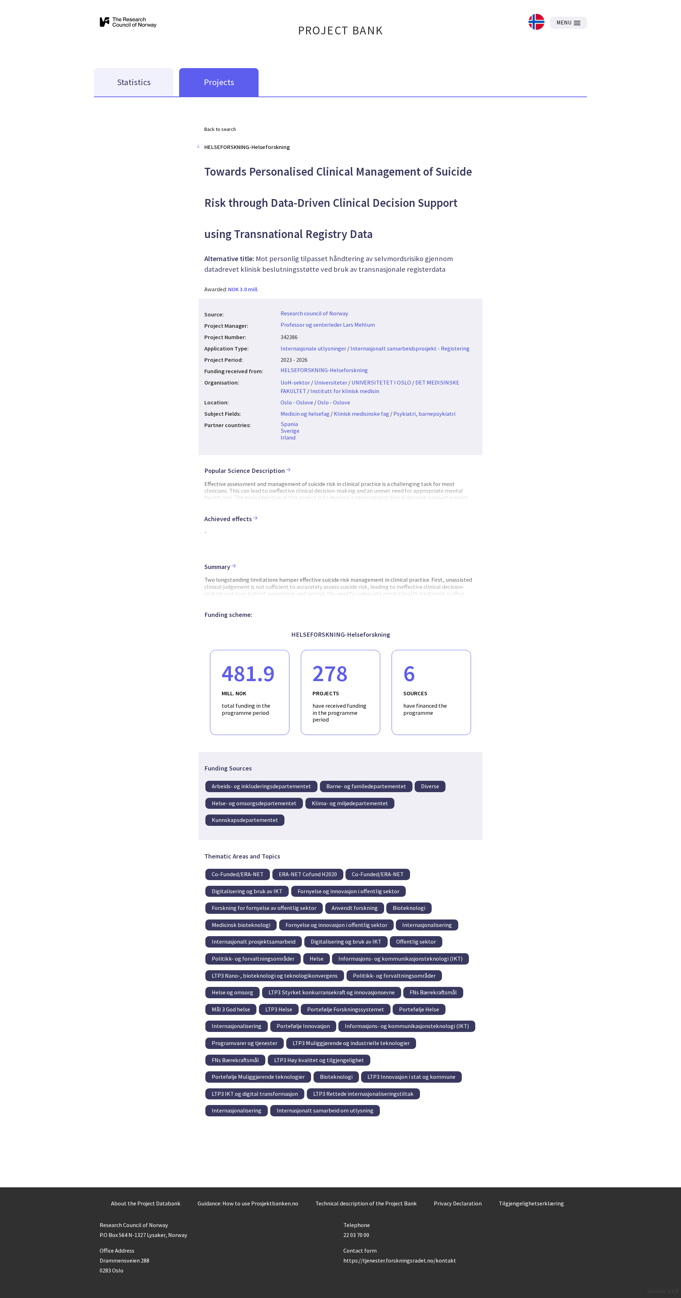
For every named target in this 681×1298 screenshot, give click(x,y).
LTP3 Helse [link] (278, 1009)
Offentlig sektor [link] (416, 941)
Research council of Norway (314, 313)
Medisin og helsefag (305, 413)
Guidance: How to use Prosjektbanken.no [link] (248, 1203)
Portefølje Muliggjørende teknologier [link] (258, 1076)
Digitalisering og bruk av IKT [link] (247, 891)
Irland (288, 437)
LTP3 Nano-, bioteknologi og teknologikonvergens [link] (275, 975)
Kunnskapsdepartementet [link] (245, 819)
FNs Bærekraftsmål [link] (433, 992)
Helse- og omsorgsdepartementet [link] (254, 803)
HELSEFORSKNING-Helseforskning (324, 370)
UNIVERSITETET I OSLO (381, 382)
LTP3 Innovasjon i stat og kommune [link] (411, 1076)
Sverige (290, 430)
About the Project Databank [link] (146, 1203)
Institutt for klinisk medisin (344, 390)
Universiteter (330, 382)
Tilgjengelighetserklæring (531, 1203)
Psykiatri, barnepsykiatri (424, 413)
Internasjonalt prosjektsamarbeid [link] (253, 941)
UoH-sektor (295, 382)
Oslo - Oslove (297, 402)
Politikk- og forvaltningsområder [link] (253, 958)
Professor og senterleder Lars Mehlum (328, 324)
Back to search (220, 129)
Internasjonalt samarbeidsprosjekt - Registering (410, 348)
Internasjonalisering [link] (427, 924)
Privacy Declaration (458, 1203)
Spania (289, 423)
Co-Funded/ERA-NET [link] (238, 874)
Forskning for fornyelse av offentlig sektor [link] (264, 907)
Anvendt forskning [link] (355, 907)
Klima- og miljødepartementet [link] (350, 803)
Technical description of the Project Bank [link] (366, 1203)
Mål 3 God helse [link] (231, 1009)
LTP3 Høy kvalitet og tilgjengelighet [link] (319, 1060)
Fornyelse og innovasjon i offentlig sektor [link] (348, 891)
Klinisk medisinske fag (361, 413)
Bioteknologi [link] (409, 907)
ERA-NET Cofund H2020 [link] (308, 874)
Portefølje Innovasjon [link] (303, 1025)
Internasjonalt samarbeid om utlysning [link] (325, 1110)
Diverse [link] (430, 786)
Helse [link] (316, 958)
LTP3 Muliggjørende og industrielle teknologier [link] (351, 1042)
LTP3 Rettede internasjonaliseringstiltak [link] (363, 1093)
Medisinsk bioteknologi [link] (241, 924)
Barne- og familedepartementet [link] (366, 786)
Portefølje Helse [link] (419, 1009)
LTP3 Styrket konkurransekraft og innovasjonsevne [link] (331, 992)
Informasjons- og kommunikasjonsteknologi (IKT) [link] (400, 958)
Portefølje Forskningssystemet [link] (345, 1009)
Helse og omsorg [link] (232, 992)
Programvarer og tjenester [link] (244, 1042)
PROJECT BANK (340, 30)
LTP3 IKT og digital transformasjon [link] (255, 1093)
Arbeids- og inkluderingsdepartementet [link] (261, 786)
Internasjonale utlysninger (313, 348)
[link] (536, 22)
